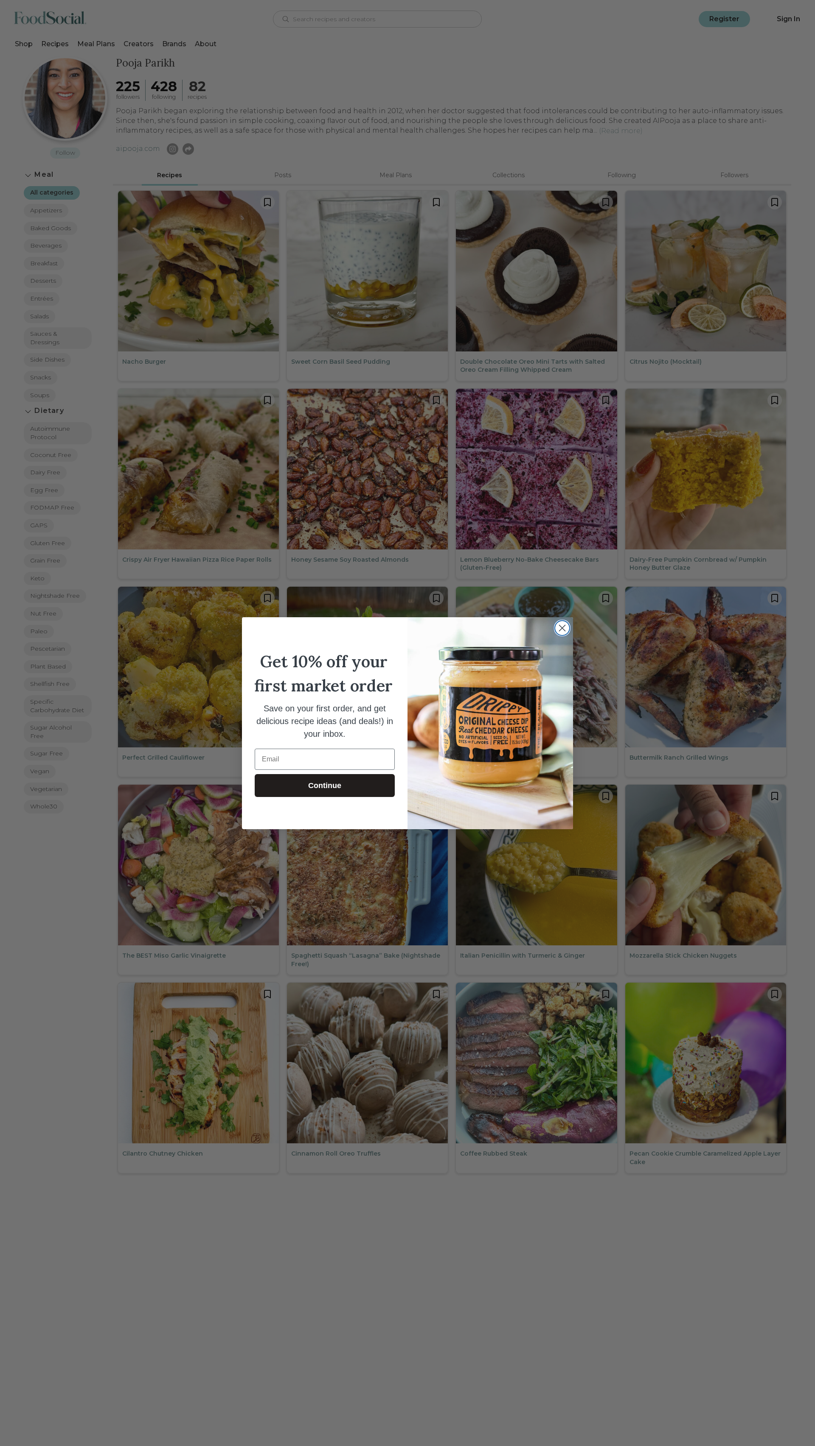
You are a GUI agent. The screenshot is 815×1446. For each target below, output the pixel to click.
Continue (324, 785)
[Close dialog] (562, 628)
